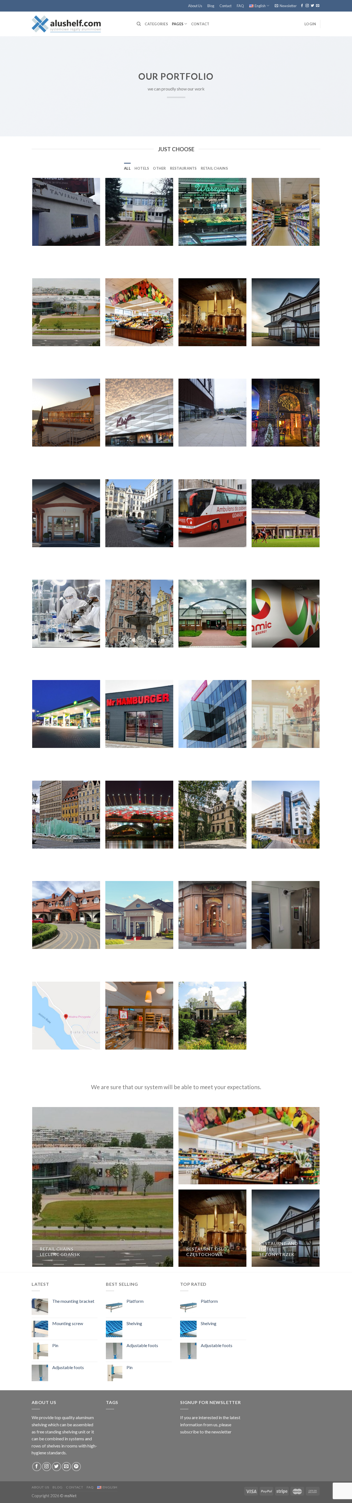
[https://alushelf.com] (80, 24)
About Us (195, 6)
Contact (225, 6)
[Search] (139, 24)
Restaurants (183, 168)
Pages (177, 24)
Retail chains (214, 168)
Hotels (141, 168)
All (127, 168)
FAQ (240, 6)
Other (159, 168)
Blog (210, 6)
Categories (156, 24)
